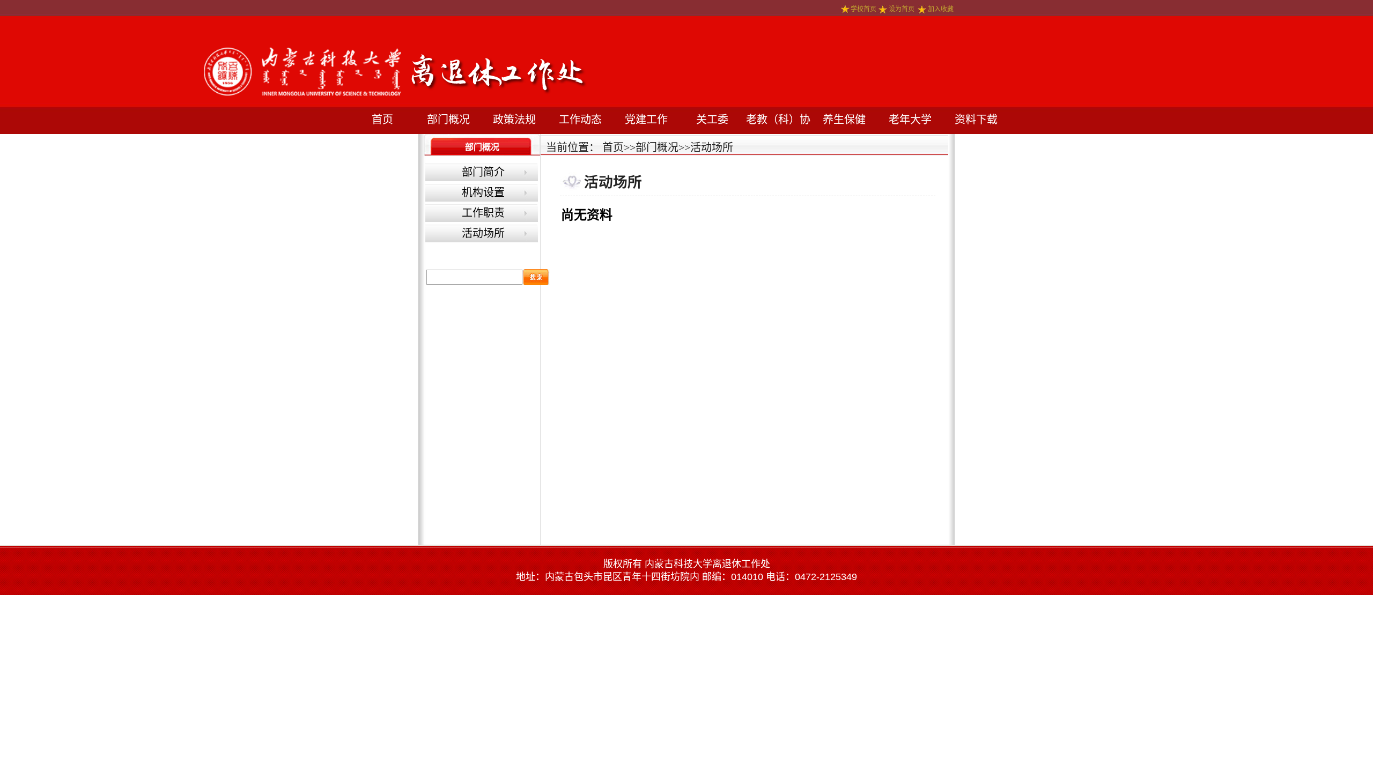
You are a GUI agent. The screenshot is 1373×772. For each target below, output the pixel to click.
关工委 (712, 119)
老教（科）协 (778, 119)
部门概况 (448, 119)
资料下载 (976, 119)
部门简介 (483, 172)
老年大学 (910, 119)
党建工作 (646, 119)
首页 (382, 119)
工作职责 (483, 213)
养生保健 (844, 119)
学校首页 (863, 9)
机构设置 (483, 192)
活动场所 (483, 233)
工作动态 (580, 119)
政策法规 (514, 119)
